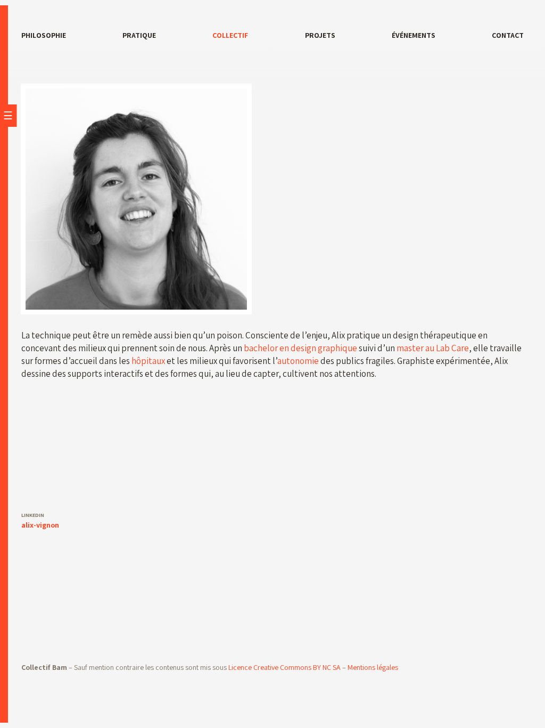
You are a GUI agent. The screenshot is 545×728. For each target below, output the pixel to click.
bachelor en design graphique (300, 348)
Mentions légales (373, 667)
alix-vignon (40, 525)
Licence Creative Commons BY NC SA (284, 667)
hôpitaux (148, 361)
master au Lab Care (433, 348)
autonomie (298, 361)
